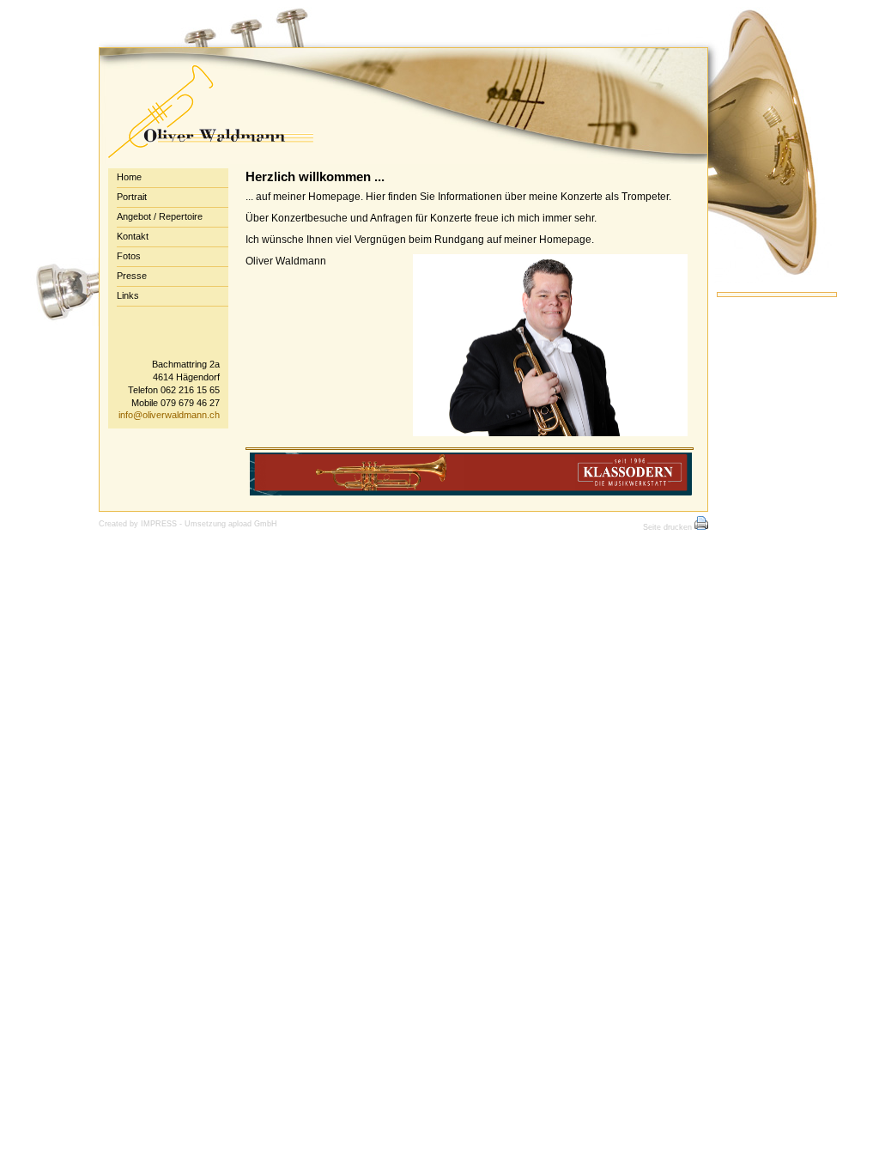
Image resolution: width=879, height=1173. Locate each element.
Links (128, 295)
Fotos (129, 256)
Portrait (132, 196)
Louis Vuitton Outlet (56, 539)
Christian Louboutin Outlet (303, 539)
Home (129, 177)
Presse (132, 275)
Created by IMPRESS (138, 524)
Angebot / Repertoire (160, 216)
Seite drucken (668, 527)
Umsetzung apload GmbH (231, 524)
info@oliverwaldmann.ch (169, 415)
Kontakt (133, 236)
